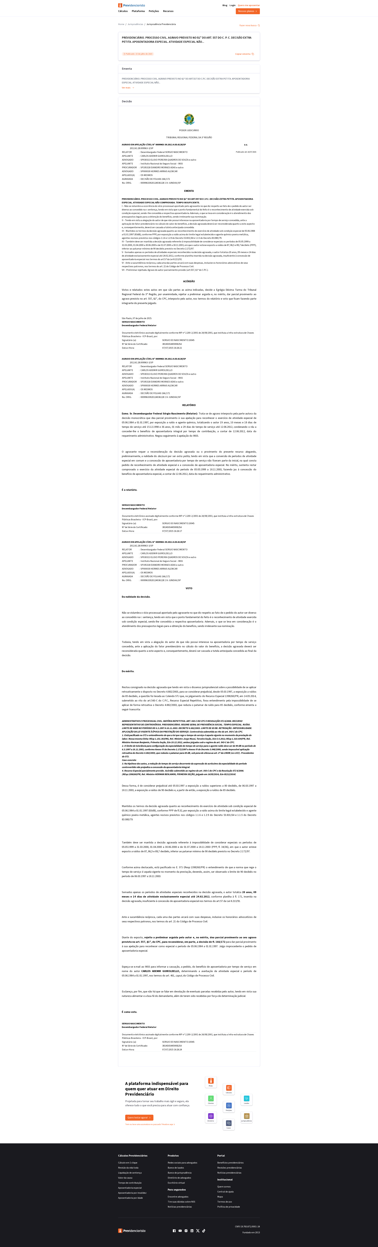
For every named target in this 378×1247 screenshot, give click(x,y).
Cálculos (123, 11)
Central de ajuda (225, 1191)
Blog (225, 5)
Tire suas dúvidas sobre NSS (181, 1201)
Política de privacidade (228, 1206)
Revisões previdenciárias (229, 1167)
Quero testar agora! (138, 1117)
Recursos (168, 11)
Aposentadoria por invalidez (132, 1193)
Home (121, 24)
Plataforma (138, 11)
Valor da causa (125, 1177)
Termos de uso (224, 1201)
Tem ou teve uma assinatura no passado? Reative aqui (149, 1124)
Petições (154, 11)
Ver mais (126, 87)
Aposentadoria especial (130, 1188)
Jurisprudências (135, 24)
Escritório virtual (176, 1183)
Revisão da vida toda (128, 1167)
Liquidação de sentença (130, 1172)
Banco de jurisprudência (180, 1172)
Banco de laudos (176, 1167)
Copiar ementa (242, 54)
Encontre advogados (178, 1196)
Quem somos (224, 1186)
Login (233, 5)
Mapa (220, 1196)
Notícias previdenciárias (180, 1206)
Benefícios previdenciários (230, 1162)
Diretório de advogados (179, 1177)
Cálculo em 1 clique (127, 1162)
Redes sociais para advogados (182, 1162)
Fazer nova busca (247, 25)
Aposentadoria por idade (130, 1198)
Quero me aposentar (249, 5)
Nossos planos (246, 11)
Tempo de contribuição (130, 1183)
